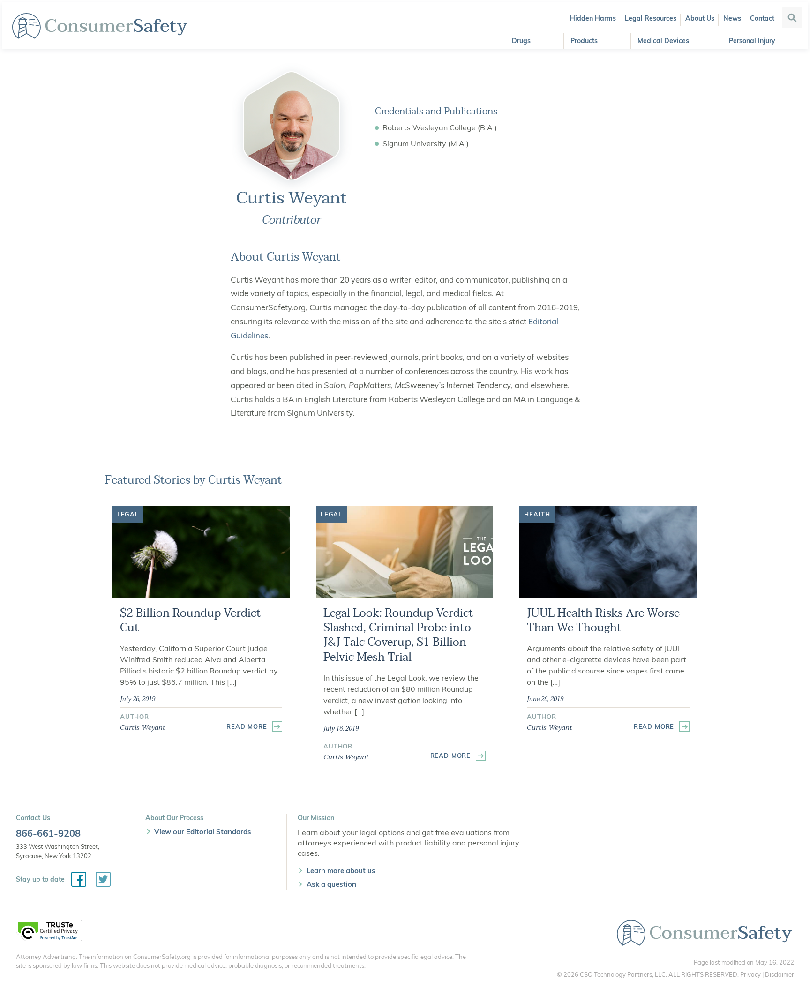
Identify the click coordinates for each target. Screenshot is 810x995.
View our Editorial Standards (202, 831)
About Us (699, 18)
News (732, 18)
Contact (762, 18)
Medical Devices (663, 41)
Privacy (750, 974)
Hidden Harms (593, 18)
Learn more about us (341, 870)
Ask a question (331, 884)
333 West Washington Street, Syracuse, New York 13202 (57, 851)
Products (584, 41)
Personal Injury (752, 41)
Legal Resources (650, 18)
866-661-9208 (48, 833)
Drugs (521, 41)
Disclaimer (779, 974)
